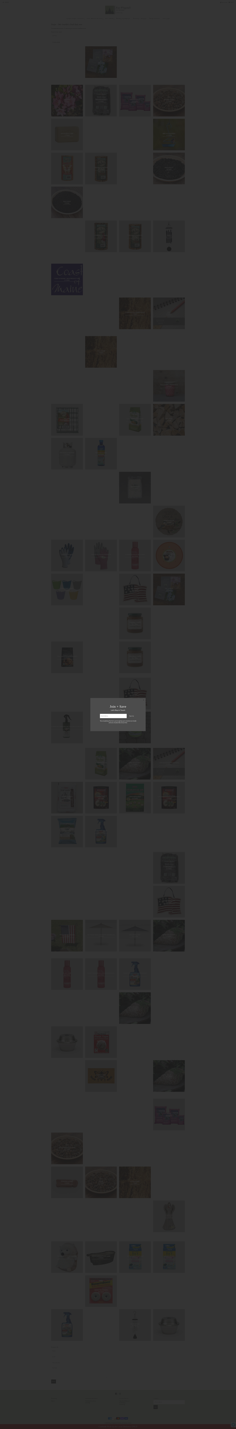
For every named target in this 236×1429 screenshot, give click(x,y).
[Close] (144, 700)
